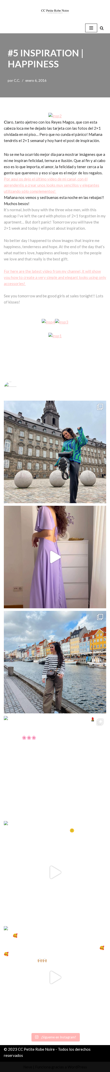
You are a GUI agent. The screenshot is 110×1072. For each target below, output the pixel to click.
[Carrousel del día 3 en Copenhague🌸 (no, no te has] (55, 452)
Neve (27, 1067)
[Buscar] (102, 28)
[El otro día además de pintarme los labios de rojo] (55, 767)
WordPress (77, 1067)
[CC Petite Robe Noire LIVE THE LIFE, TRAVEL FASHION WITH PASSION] (55, 11)
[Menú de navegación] (91, 28)
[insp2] (55, 116)
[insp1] (55, 335)
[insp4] (48, 322)
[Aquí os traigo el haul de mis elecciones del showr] (55, 977)
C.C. (17, 80)
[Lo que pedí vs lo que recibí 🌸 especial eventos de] (55, 557)
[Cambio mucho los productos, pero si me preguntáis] (55, 872)
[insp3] (61, 322)
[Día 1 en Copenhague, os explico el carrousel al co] (55, 662)
